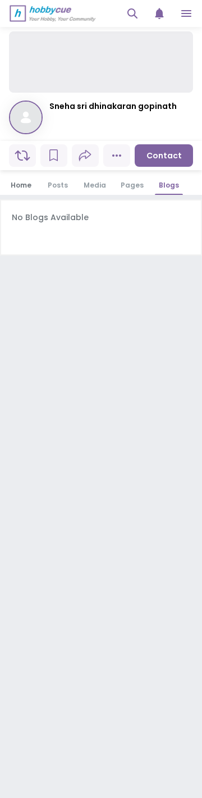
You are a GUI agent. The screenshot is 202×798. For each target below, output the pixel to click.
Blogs (169, 185)
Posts (58, 185)
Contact (164, 155)
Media (95, 185)
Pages (132, 185)
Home (21, 185)
